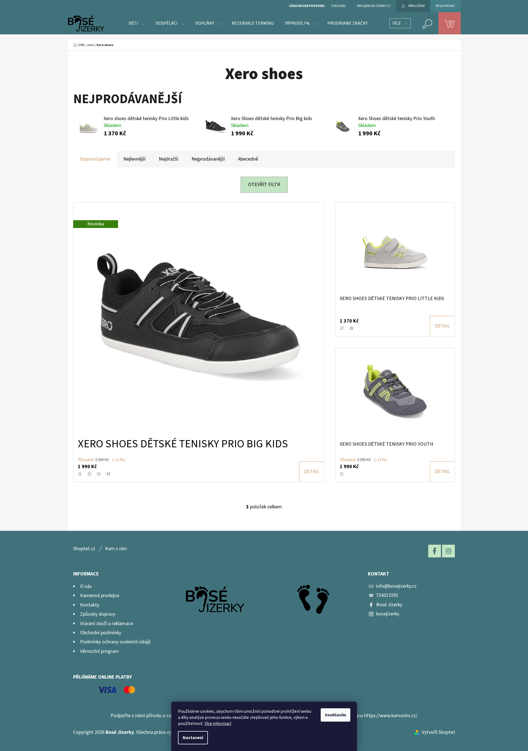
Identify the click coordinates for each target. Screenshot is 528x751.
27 (342, 328)
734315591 (387, 595)
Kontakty (89, 605)
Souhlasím (335, 715)
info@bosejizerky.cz (396, 586)
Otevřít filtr (264, 184)
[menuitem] (136, 23)
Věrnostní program (99, 651)
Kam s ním (116, 548)
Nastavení (193, 738)
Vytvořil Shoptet (438, 732)
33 (99, 474)
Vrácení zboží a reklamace (106, 623)
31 (80, 474)
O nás (86, 586)
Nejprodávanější (208, 159)
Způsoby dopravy (97, 614)
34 (108, 474)
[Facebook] (434, 551)
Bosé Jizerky (389, 604)
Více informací (218, 723)
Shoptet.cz (84, 548)
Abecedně (248, 159)
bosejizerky (387, 613)
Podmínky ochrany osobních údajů (115, 641)
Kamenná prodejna (99, 595)
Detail (311, 471)
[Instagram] (448, 551)
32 (89, 474)
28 (351, 328)
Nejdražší (168, 159)
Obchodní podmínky (100, 632)
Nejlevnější (134, 159)
